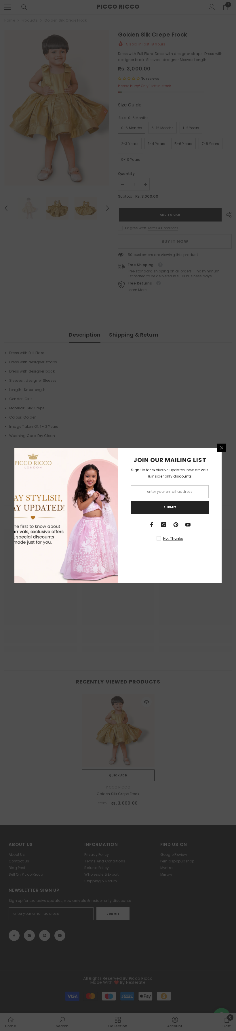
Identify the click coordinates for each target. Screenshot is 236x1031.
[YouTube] (188, 525)
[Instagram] (164, 525)
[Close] (221, 448)
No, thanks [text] (173, 538)
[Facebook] (152, 525)
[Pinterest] (176, 525)
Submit (169, 507)
